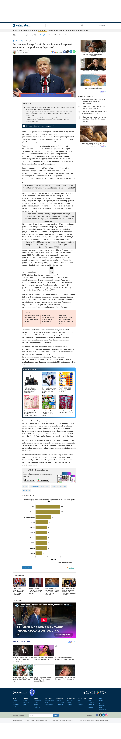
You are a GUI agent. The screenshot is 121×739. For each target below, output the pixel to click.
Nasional (15, 700)
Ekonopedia (33, 30)
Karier (32, 720)
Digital (27, 30)
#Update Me (26, 490)
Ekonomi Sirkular (53, 35)
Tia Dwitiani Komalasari (27, 51)
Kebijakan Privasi (53, 720)
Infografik (69, 700)
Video (77, 30)
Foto (89, 706)
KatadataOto (102, 709)
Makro (25, 700)
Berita (16, 30)
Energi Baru (43, 35)
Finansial (22, 30)
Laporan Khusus (82, 706)
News (90, 700)
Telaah (79, 700)
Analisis (69, 702)
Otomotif (72, 30)
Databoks (102, 705)
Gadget (36, 706)
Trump (25, 146)
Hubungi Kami (70, 720)
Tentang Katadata (17, 720)
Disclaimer (62, 720)
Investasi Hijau (63, 35)
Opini (79, 702)
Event (100, 707)
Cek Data (69, 704)
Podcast (82, 30)
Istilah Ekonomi (49, 704)
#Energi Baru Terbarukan (59, 486)
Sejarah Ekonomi (49, 700)
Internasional (16, 704)
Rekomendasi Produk (29, 369)
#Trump (25, 486)
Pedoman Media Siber (41, 720)
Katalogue (91, 704)
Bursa (24, 704)
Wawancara (81, 704)
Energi (14, 706)
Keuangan (26, 702)
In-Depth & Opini (64, 30)
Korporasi (26, 706)
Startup (36, 704)
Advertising (26, 720)
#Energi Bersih (45, 486)
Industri (14, 702)
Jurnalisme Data (53, 30)
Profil (46, 702)
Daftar (55, 715)
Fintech (36, 702)
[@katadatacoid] (106, 715)
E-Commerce (37, 700)
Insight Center (103, 703)
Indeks (101, 700)
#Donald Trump (34, 486)
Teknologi (37, 707)
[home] (13, 31)
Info (87, 30)
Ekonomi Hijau (42, 30)
